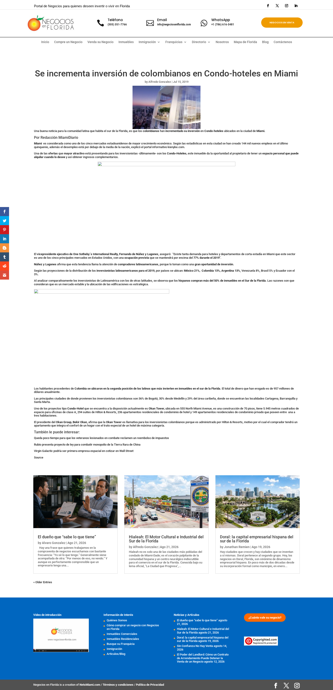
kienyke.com (176, 147)
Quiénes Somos (117, 620)
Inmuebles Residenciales (123, 639)
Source (38, 457)
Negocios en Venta (282, 22)
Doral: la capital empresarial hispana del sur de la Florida (256, 538)
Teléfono (115, 19)
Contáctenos (283, 42)
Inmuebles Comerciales (122, 634)
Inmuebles (126, 42)
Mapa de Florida (245, 42)
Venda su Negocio (100, 42)
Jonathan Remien (237, 547)
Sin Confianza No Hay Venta (195, 646)
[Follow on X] (277, 5)
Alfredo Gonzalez (159, 81)
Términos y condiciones (118, 684)
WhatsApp (220, 19)
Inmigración (114, 649)
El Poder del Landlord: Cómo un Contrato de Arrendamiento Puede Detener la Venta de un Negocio (203, 658)
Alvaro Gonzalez (53, 543)
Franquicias (173, 42)
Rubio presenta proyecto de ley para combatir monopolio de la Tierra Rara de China (87, 444)
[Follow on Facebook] (268, 5)
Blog (265, 42)
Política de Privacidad (150, 684)
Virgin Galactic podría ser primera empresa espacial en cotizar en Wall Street (83, 451)
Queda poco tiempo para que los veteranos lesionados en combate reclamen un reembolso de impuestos (101, 438)
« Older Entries (42, 582)
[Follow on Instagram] (286, 5)
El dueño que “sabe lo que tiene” (67, 536)
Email (162, 19)
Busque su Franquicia (121, 644)
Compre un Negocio (68, 42)
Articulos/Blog (116, 654)
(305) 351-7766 (117, 24)
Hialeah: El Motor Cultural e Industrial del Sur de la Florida (166, 538)
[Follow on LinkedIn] (296, 5)
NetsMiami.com (90, 684)
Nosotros (222, 42)
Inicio (45, 42)
